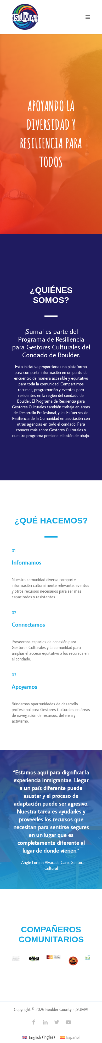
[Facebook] (34, 1022)
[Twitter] (57, 1022)
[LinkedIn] (45, 1022)
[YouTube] (68, 1022)
